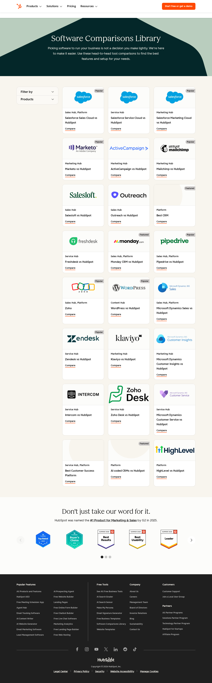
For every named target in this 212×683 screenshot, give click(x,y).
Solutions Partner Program (175, 618)
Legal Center (61, 671)
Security (99, 671)
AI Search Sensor (105, 602)
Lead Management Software (30, 635)
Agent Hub (22, 608)
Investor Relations (138, 613)
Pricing (71, 6)
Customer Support (171, 591)
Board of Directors (138, 608)
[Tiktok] (135, 650)
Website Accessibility (122, 671)
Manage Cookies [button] (149, 671)
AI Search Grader (105, 597)
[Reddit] (125, 650)
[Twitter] (106, 650)
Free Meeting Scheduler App (30, 602)
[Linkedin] (115, 650)
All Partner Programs (172, 613)
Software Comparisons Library (111, 624)
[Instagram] (87, 650)
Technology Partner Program (176, 623)
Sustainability (136, 624)
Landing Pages (61, 602)
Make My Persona (105, 608)
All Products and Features (29, 591)
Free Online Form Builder (66, 608)
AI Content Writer (25, 619)
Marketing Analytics (63, 624)
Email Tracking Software (28, 613)
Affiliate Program (170, 634)
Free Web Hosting (62, 635)
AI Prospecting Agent (64, 591)
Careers (133, 597)
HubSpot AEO (23, 597)
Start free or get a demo (178, 6)
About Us (134, 591)
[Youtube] (96, 650)
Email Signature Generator (109, 613)
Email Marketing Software (29, 629)
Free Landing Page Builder (66, 629)
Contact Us (135, 629)
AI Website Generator (27, 624)
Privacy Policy (81, 671)
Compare (70, 128)
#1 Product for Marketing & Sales (113, 520)
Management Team (139, 602)
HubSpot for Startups (172, 629)
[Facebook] (77, 650)
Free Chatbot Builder (64, 613)
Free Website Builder (64, 597)
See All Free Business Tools (110, 591)
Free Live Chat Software (65, 619)
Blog (132, 619)
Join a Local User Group (173, 597)
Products (27, 99)
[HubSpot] (19, 6)
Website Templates (106, 629)
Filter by (27, 92)
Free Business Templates (108, 619)
